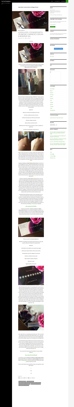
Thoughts (51, 106)
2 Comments (28, 38)
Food (51, 100)
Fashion (51, 96)
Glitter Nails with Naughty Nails (59, 141)
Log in (51, 152)
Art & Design (52, 88)
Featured (51, 98)
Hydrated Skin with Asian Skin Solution (56, 117)
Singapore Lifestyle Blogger (24, 385)
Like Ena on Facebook (54, 38)
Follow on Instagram (59, 48)
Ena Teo (51, 131)
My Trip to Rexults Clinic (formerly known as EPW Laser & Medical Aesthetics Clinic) (57, 132)
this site (24, 360)
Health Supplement (30, 381)
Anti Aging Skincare (22, 381)
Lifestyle (23, 30)
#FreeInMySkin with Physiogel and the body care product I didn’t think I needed (58, 144)
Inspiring (51, 102)
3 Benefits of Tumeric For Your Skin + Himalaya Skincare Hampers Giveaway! (58, 139)
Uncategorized (52, 110)
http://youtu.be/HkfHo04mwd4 (31, 354)
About (52, 1)
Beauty (19, 30)
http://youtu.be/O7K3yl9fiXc (31, 206)
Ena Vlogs (51, 94)
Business (51, 92)
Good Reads (63, 1)
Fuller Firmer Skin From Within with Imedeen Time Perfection (58, 136)
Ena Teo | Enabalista (6, 1)
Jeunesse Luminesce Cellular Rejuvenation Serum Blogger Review (30, 382)
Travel (51, 108)
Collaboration (57, 1)
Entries (52, 154)
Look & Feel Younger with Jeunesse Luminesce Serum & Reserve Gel (30, 34)
